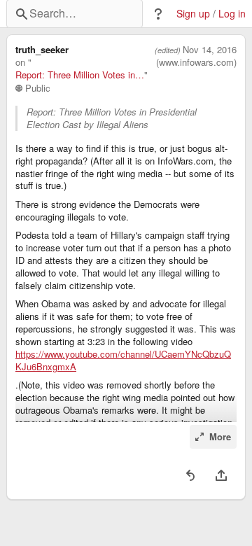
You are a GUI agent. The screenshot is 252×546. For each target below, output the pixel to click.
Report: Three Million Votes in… (79, 75)
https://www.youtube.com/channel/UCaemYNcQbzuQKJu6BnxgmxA (123, 360)
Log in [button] (232, 13)
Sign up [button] (193, 13)
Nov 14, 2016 (210, 49)
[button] (158, 14)
